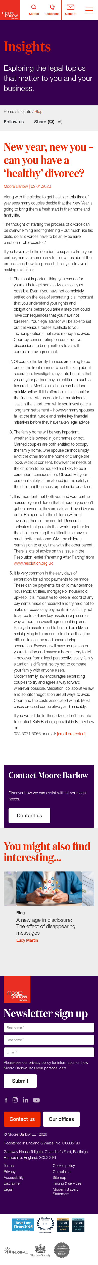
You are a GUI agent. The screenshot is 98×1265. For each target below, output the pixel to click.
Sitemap (59, 1177)
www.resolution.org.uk (33, 563)
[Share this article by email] (51, 121)
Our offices (61, 1119)
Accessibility (14, 1177)
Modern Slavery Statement (65, 1191)
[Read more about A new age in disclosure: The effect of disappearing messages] (49, 910)
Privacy (10, 1171)
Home (9, 111)
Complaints (62, 1171)
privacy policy (40, 1062)
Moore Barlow (16, 186)
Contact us (29, 815)
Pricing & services (67, 1183)
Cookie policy (64, 1165)
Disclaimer (12, 1183)
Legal (8, 1189)
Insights (24, 111)
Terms (9, 1165)
